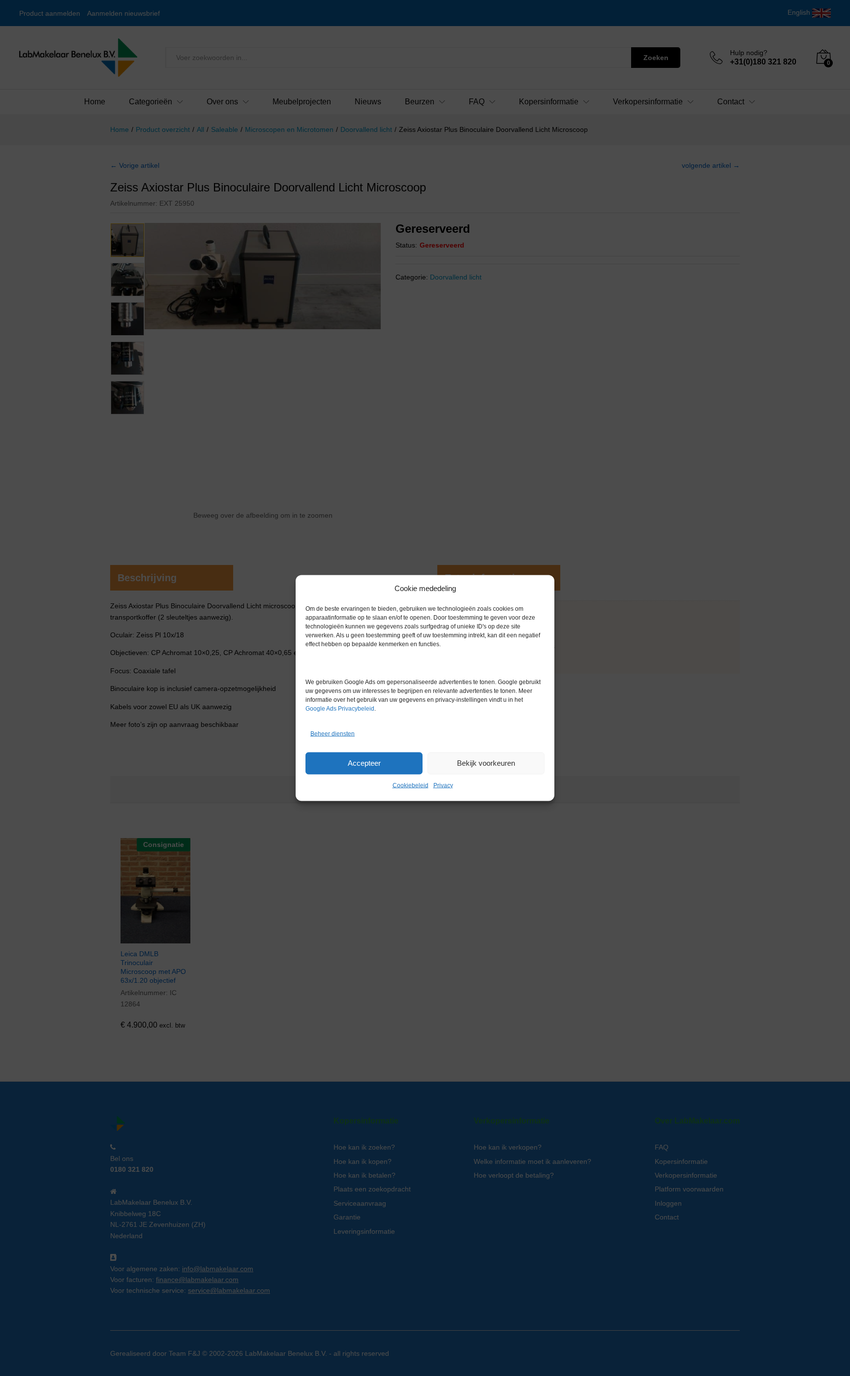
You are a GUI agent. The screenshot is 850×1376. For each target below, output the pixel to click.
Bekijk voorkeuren (486, 763)
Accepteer (364, 763)
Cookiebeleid (410, 785)
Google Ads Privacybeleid (339, 708)
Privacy (443, 785)
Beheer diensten (332, 733)
